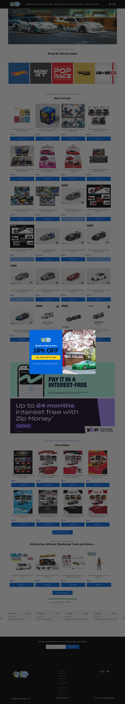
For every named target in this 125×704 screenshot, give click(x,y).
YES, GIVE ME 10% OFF (46, 357)
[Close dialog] (94, 332)
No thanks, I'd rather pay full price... (46, 364)
